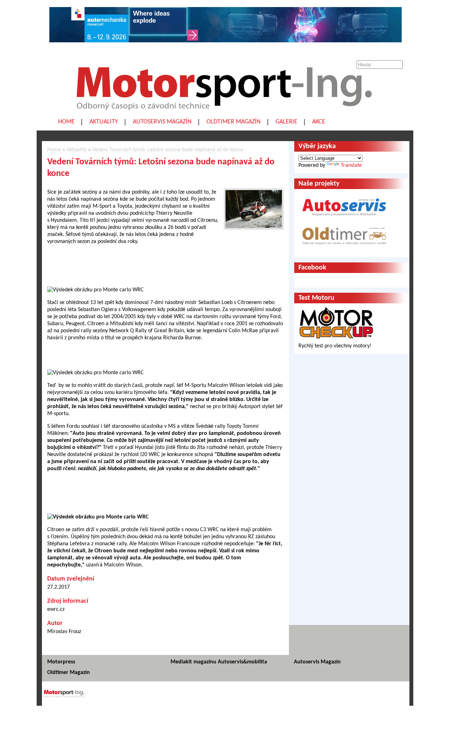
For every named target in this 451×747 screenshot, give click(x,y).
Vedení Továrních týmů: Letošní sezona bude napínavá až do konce (167, 150)
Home (66, 122)
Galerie (286, 122)
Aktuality (103, 122)
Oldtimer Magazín (233, 122)
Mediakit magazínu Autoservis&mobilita (219, 662)
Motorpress (61, 662)
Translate (351, 165)
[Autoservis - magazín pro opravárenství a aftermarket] (344, 219)
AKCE (318, 122)
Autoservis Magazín (162, 122)
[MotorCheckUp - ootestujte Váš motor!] (336, 339)
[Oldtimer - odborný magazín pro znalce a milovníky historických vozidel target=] (344, 249)
